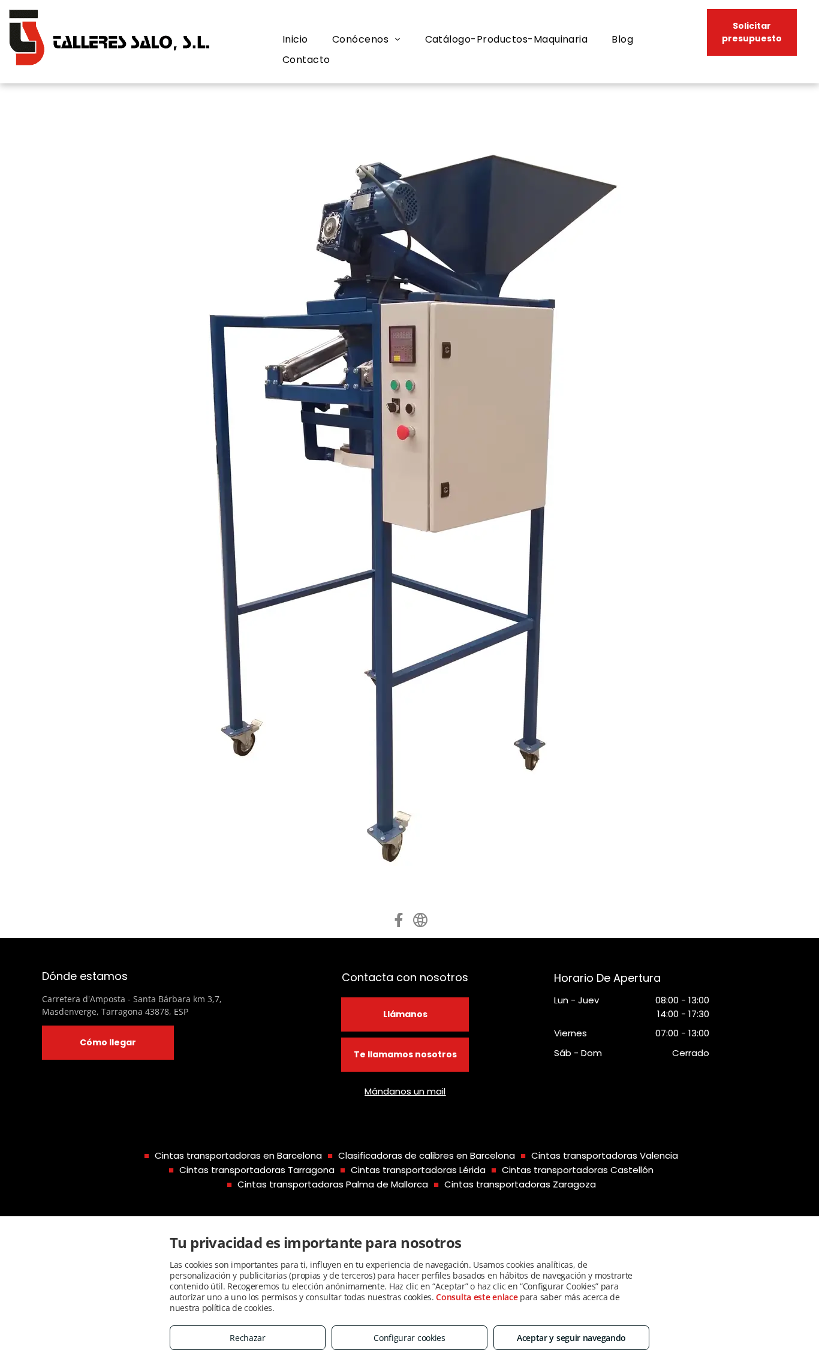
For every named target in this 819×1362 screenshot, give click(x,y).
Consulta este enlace (476, 1297)
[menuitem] (295, 39)
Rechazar (248, 1337)
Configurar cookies (409, 1337)
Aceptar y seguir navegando (571, 1337)
